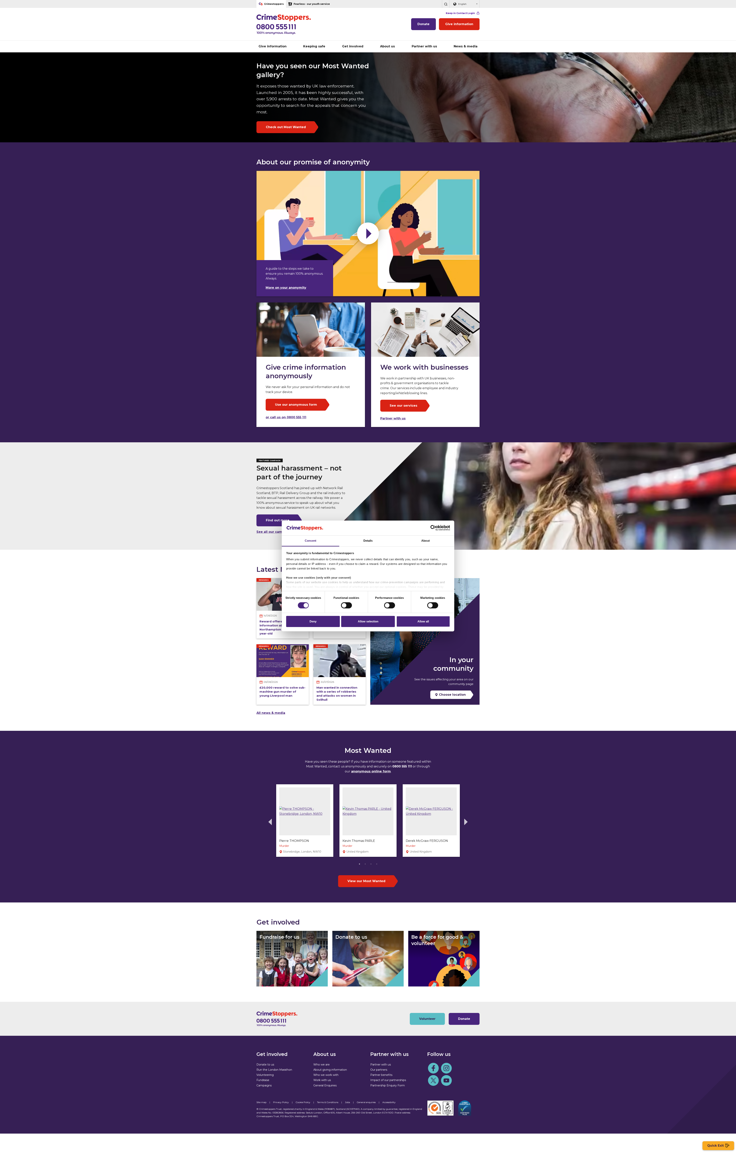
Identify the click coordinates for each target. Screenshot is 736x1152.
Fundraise (262, 1080)
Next (466, 822)
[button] (445, 4)
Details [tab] (368, 540)
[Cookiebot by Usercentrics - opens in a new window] (433, 528)
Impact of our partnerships (388, 1080)
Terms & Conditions (327, 1102)
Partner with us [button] (424, 46)
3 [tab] (371, 864)
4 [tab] (377, 864)
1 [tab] (359, 864)
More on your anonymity (286, 287)
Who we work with (325, 1075)
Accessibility (389, 1102)
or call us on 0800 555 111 (286, 417)
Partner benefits (381, 1075)
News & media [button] (465, 46)
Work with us (322, 1080)
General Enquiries (325, 1085)
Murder (284, 846)
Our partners (378, 1069)
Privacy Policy (281, 1102)
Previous (270, 822)
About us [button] (387, 46)
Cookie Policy (303, 1102)
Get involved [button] (352, 46)
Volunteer (427, 1019)
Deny (313, 621)
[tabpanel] (304, 820)
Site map (261, 1102)
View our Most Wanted (366, 881)
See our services (403, 405)
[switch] (346, 605)
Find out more (277, 520)
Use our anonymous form (296, 404)
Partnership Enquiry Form (387, 1085)
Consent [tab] (310, 540)
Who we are (321, 1064)
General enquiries (366, 1102)
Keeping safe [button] (314, 46)
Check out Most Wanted (286, 127)
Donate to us (265, 1064)
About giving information (330, 1069)
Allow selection (368, 621)
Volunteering (265, 1075)
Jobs (347, 1102)
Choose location (452, 694)
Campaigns (264, 1085)
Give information (459, 24)
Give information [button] (273, 46)
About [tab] (425, 540)
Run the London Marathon (274, 1069)
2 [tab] (365, 864)
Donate (423, 24)
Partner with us (393, 418)
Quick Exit (715, 1145)
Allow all (423, 621)
